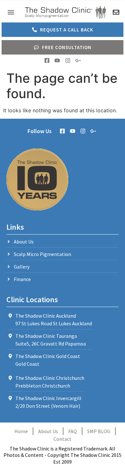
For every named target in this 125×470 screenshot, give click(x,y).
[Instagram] (67, 60)
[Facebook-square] (47, 60)
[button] (10, 12)
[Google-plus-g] (78, 60)
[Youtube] (57, 60)
